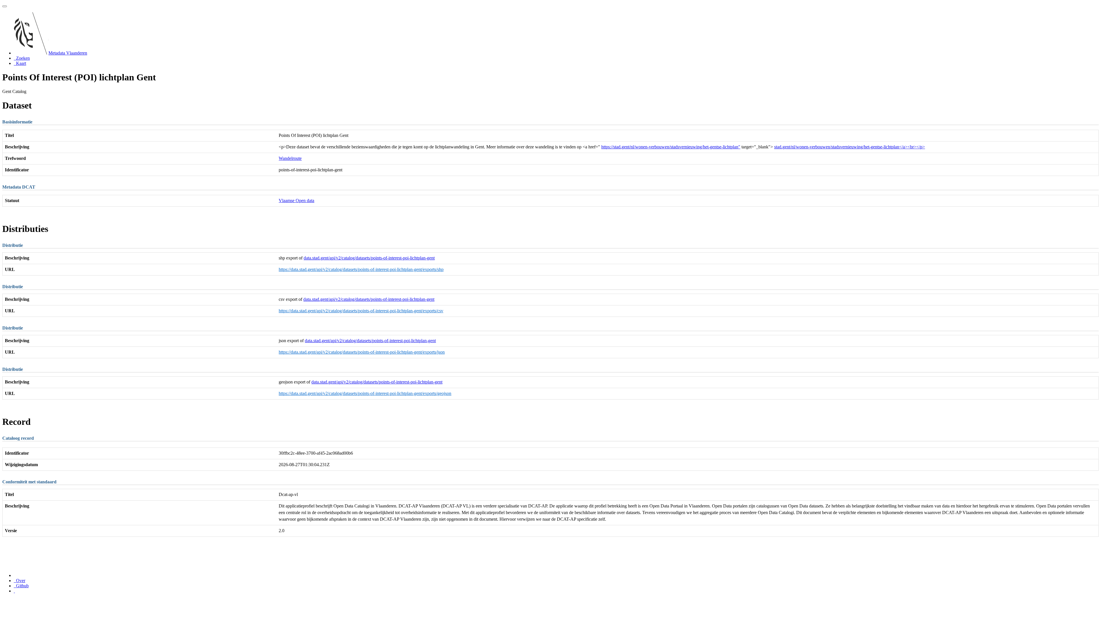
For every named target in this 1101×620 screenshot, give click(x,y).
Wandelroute (290, 158)
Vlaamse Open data (296, 200)
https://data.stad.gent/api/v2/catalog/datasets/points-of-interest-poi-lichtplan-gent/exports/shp (361, 269)
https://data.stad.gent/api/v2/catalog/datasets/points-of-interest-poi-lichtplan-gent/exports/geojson (365, 393)
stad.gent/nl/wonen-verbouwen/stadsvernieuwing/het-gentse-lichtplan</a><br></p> (849, 146)
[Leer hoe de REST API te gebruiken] (14, 590)
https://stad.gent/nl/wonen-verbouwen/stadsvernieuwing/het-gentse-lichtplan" (670, 146)
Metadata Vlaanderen (67, 53)
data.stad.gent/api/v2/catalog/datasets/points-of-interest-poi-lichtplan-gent (369, 257)
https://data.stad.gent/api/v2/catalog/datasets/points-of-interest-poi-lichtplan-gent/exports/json (362, 352)
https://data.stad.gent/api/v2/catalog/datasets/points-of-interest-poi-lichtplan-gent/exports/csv (361, 310)
